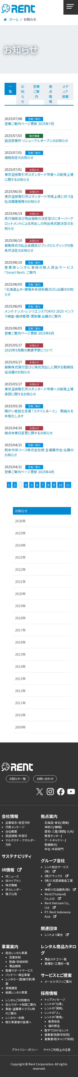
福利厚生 (54, 1026)
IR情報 (8, 870)
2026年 (20, 520)
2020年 (20, 593)
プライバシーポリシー (25, 1050)
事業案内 (10, 946)
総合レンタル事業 (16, 953)
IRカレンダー (13, 889)
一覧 (10, 89)
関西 (62, 831)
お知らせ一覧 (17, 779)
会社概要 (11, 831)
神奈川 (49, 827)
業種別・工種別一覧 (57, 963)
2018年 (20, 617)
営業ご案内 (36, 91)
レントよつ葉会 (54, 935)
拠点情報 (50, 94)
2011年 (20, 702)
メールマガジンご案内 (58, 981)
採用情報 (49, 993)
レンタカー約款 (14, 1018)
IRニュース (12, 876)
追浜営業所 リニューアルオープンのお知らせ (36, 140)
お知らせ (22, 94)
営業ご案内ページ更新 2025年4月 (29, 471)
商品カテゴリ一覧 (56, 959)
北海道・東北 (53, 822)
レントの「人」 (52, 1013)
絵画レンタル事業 (16, 992)
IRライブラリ (13, 881)
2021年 (20, 581)
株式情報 (11, 885)
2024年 (20, 545)
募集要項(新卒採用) (57, 1034)
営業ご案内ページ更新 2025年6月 (29, 333)
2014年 (20, 666)
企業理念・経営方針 (17, 822)
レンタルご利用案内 (17, 1000)
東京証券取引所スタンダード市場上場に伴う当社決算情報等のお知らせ (39, 199)
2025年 (20, 532)
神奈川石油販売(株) (57, 889)
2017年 (20, 629)
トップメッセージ (55, 999)
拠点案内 (49, 816)
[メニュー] (70, 7)
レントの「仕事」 (54, 1004)
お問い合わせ (45, 779)
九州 (70, 831)
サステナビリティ (16, 856)
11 (68, 484)
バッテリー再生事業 (17, 975)
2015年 (20, 654)
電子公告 (11, 894)
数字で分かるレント (57, 1030)
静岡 (58, 827)
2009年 (20, 726)
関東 (65, 822)
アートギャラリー (55, 840)
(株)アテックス (53, 876)
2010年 (20, 714)
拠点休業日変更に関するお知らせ (29, 432)
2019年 (20, 605)
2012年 (20, 690)
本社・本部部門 (54, 849)
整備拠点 (50, 844)
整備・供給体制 (18, 961)
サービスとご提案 (56, 975)
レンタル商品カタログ (58, 949)
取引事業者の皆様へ (18, 1022)
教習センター (53, 836)
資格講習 (11, 988)
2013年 (20, 678)
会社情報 (10, 816)
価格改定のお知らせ (19, 157)
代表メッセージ (15, 827)
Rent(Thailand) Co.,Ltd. (55, 896)
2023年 (20, 557)
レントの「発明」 (54, 1008)
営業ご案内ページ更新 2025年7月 (29, 123)
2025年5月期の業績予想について (29, 350)
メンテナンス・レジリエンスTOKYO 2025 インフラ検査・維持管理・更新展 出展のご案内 (39, 314)
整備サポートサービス (19, 970)
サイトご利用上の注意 (57, 1050)
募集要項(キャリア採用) (59, 1039)
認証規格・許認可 (16, 836)
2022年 (20, 569)
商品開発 (15, 966)
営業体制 (15, 957)
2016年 (20, 642)
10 (60, 484)
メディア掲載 (65, 91)
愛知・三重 (51, 831)
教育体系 (54, 1021)
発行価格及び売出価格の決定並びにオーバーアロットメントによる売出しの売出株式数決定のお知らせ (39, 223)
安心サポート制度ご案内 (20, 1004)
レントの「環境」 (54, 1017)
